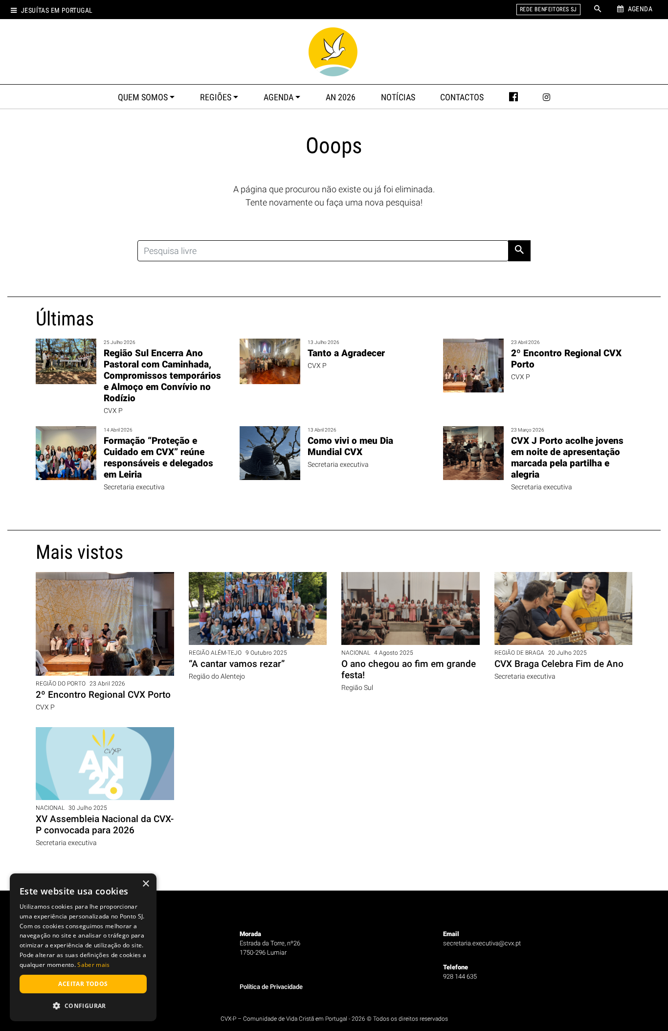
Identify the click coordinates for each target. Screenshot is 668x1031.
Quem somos (143, 97)
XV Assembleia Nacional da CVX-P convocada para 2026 (105, 824)
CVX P (113, 411)
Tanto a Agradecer (346, 353)
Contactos (462, 97)
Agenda (278, 97)
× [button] (145, 884)
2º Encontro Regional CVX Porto (103, 694)
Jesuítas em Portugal (56, 10)
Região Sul (357, 688)
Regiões (215, 97)
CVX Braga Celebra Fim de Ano (558, 663)
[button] (83, 1005)
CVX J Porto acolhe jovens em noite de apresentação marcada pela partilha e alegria (567, 457)
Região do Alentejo (217, 676)
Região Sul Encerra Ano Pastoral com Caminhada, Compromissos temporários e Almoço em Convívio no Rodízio (162, 375)
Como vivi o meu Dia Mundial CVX (350, 446)
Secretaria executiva (134, 487)
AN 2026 (341, 97)
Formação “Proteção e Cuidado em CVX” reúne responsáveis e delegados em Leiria (158, 457)
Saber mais (93, 965)
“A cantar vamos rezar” (237, 663)
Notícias (398, 97)
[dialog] (83, 947)
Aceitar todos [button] (83, 984)
